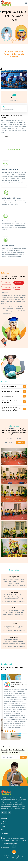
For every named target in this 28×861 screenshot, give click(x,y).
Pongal (19, 438)
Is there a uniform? (7, 396)
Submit (22, 757)
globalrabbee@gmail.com (9, 843)
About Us (3, 821)
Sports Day (20, 442)
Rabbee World (5, 824)
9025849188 (5, 847)
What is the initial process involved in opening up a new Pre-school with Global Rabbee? (11, 409)
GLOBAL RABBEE (8, 429)
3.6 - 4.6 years (6, 287)
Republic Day (8, 442)
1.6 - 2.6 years (6, 282)
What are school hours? (9, 386)
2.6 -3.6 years (18, 282)
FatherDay (10, 438)
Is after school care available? (11, 391)
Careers (3, 826)
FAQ (2, 829)
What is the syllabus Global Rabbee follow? (10, 401)
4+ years (17, 287)
